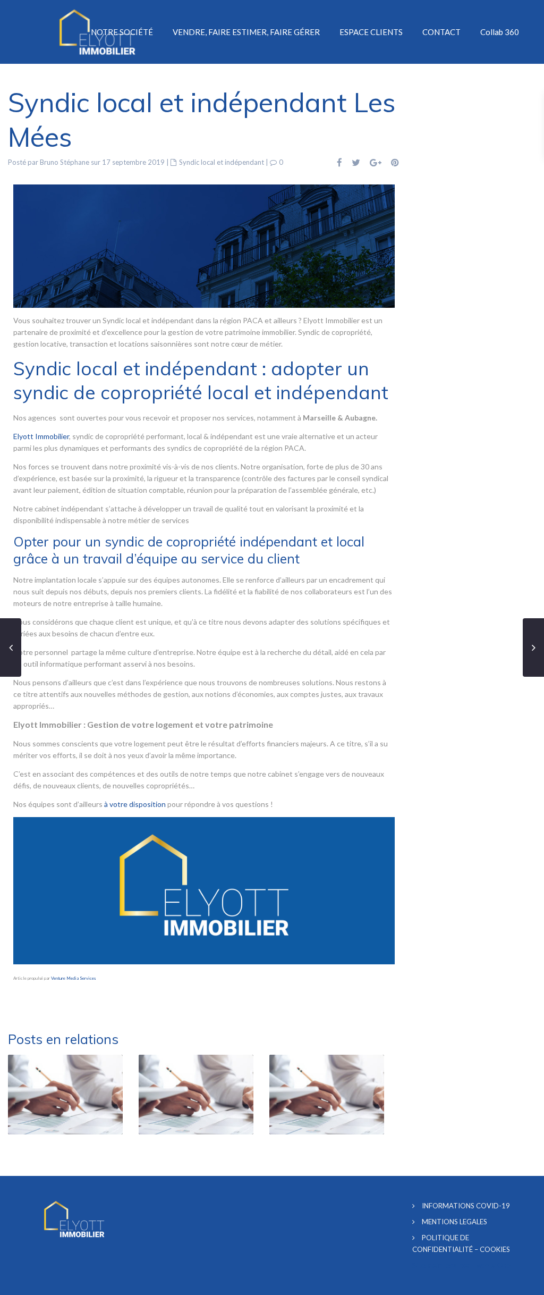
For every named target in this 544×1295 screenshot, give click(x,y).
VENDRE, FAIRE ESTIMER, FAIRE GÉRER (246, 32)
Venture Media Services (73, 978)
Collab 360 (499, 32)
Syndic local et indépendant (221, 162)
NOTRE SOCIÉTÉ (122, 32)
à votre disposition (135, 804)
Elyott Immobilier (41, 436)
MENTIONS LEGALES (454, 1221)
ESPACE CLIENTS (371, 32)
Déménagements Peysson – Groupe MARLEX (179, 997)
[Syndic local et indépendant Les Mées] (204, 244)
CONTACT (441, 32)
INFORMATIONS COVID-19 (466, 1205)
